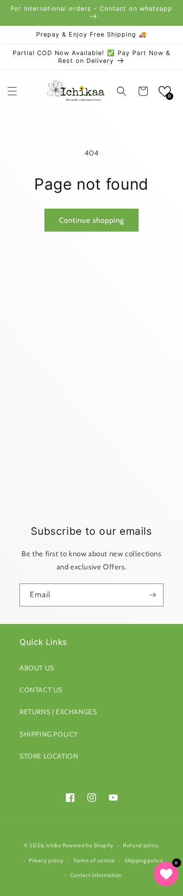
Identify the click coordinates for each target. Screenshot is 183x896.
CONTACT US (41, 689)
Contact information (96, 875)
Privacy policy (46, 860)
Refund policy (141, 845)
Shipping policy (143, 860)
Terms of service (94, 860)
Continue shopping (91, 220)
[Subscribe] (152, 595)
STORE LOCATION (49, 756)
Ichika (53, 845)
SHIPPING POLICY (49, 734)
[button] (12, 91)
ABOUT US (37, 667)
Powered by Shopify (88, 845)
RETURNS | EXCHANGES (58, 711)
